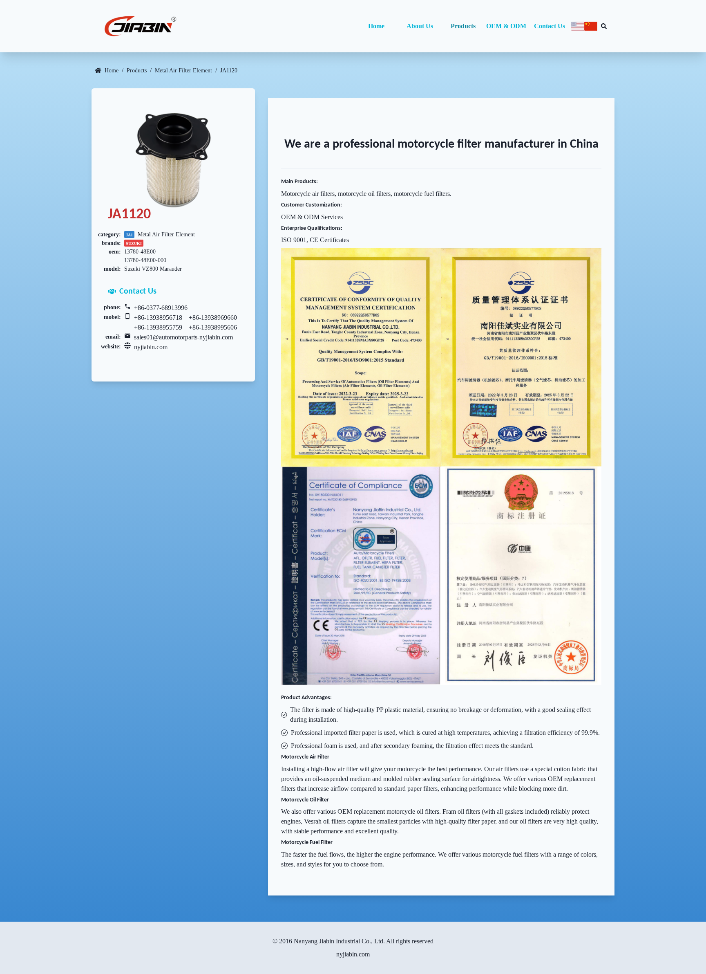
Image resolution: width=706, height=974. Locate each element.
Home (376, 25)
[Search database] (603, 26)
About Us (420, 25)
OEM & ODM (506, 25)
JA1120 (228, 70)
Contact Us (549, 25)
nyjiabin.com (151, 346)
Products (463, 25)
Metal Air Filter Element (183, 70)
